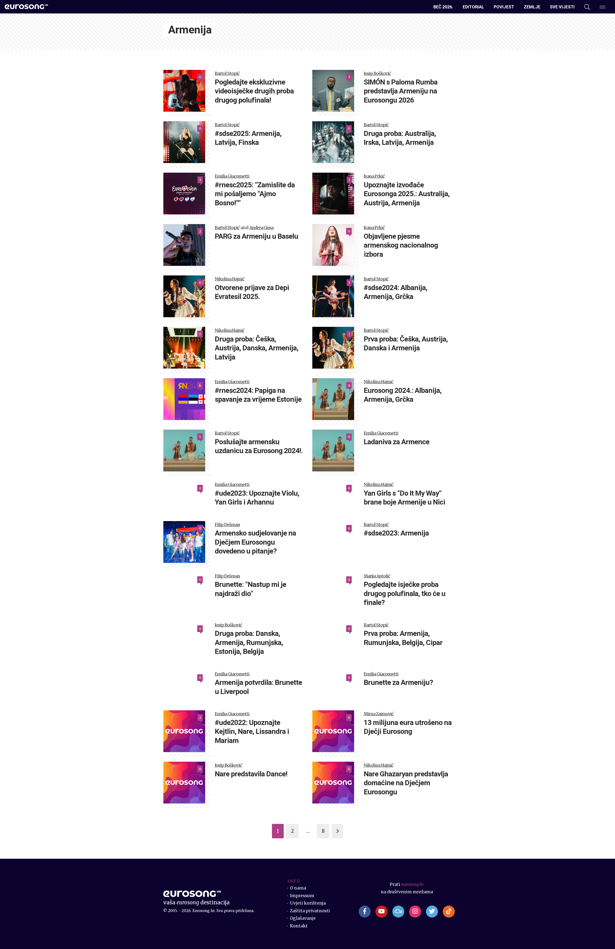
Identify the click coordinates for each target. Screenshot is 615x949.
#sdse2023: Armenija (396, 533)
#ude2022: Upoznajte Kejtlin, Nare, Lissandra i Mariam (252, 731)
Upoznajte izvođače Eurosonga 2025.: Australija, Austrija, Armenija (407, 194)
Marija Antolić (377, 576)
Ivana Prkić (374, 176)
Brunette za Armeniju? (398, 682)
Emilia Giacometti (232, 176)
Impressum (302, 895)
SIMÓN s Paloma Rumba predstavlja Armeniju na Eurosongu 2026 (400, 91)
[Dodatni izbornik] (602, 7)
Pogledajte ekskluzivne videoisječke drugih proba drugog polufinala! (254, 91)
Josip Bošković (377, 73)
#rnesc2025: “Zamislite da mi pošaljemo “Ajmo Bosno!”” (255, 194)
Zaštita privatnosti (310, 910)
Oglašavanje (303, 918)
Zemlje (532, 6)
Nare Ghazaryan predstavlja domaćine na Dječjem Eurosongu (406, 783)
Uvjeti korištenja (308, 903)
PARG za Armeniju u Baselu (256, 236)
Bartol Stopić (227, 73)
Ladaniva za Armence (396, 442)
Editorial (473, 6)
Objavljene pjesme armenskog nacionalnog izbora (401, 245)
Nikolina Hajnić (229, 279)
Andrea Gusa (261, 227)
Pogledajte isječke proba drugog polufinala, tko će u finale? (404, 593)
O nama (298, 888)
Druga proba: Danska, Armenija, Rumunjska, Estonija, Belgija (249, 642)
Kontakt (299, 926)
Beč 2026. (443, 6)
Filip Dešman (227, 524)
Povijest (504, 6)
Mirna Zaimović (379, 714)
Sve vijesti (562, 6)
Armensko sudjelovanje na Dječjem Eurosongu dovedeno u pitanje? (255, 542)
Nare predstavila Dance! (251, 774)
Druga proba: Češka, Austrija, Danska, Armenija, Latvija (256, 348)
